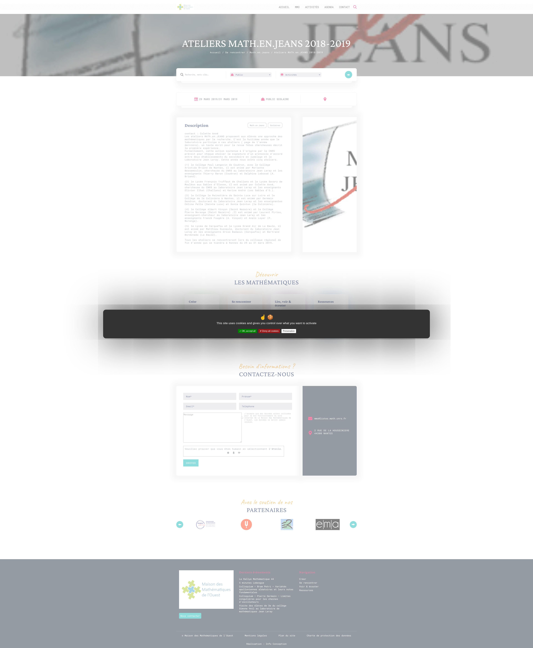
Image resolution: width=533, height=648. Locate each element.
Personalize (289, 331)
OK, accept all (248, 331)
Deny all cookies (270, 331)
